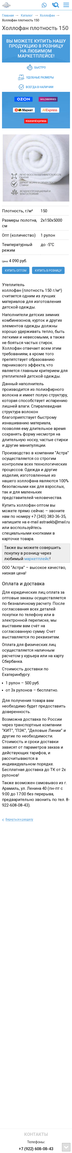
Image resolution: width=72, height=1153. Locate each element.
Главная (8, 15)
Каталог (27, 15)
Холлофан (47, 15)
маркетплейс (36, 558)
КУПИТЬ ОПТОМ (15, 270)
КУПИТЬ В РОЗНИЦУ (48, 270)
